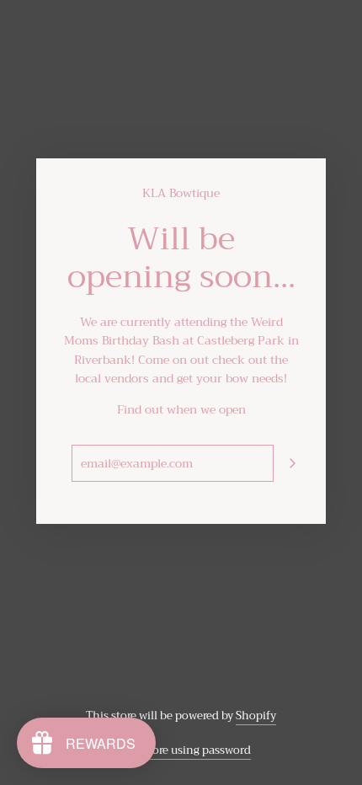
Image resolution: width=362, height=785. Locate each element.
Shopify (256, 715)
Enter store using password (181, 750)
